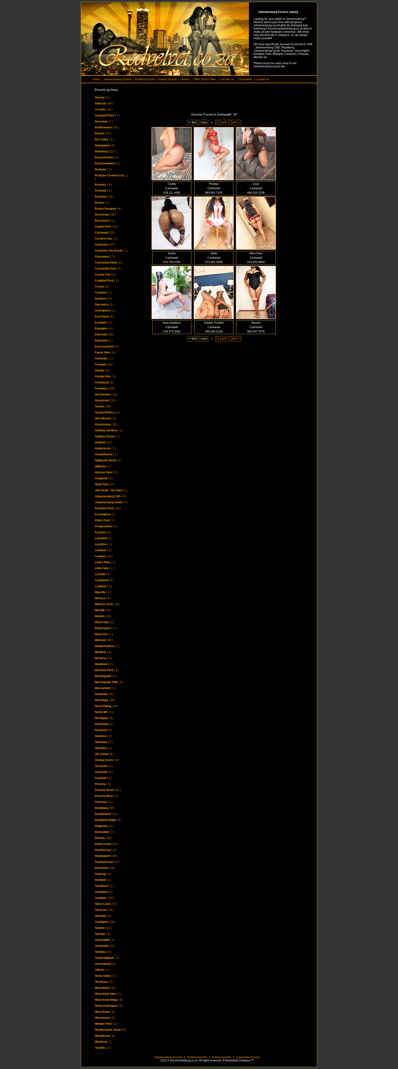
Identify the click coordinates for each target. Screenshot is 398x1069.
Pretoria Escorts (197, 1057)
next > (225, 122)
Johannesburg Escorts (168, 1057)
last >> (236, 122)
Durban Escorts (221, 1057)
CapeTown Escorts (248, 1057)
